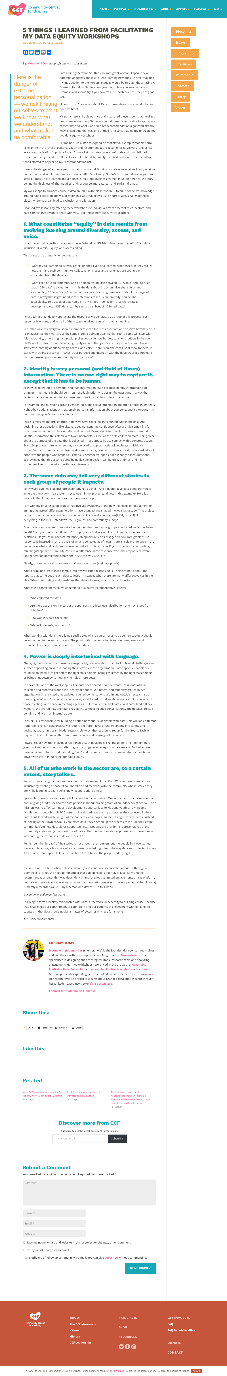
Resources (200, 9)
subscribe (111, 1257)
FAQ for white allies (181, 1330)
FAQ (170, 1324)
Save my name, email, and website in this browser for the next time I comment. (79, 1242)
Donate (218, 9)
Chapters (181, 9)
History (75, 1336)
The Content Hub (143, 9)
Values (74, 1330)
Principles (120, 9)
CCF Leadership (80, 1342)
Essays (38, 43)
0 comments (57, 43)
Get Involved (179, 1318)
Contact (175, 1352)
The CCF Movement (83, 1324)
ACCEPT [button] (196, 1371)
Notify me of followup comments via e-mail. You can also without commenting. (87, 1257)
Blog (123, 1327)
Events (164, 9)
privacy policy (117, 1370)
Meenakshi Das (38, 63)
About (103, 9)
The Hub (46, 43)
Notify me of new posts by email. (48, 1250)
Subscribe (117, 1138)
